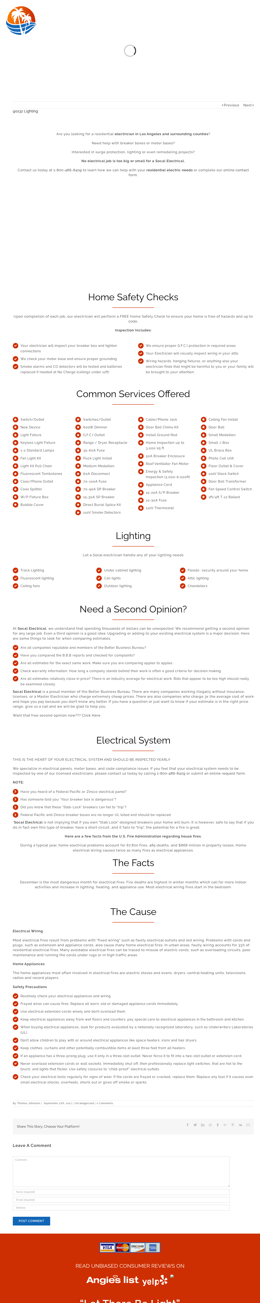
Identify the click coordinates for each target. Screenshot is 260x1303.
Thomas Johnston (28, 1103)
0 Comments (105, 1103)
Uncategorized (84, 1103)
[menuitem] (62, 8)
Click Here (91, 715)
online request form (227, 773)
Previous (231, 105)
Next (247, 105)
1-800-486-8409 (67, 170)
